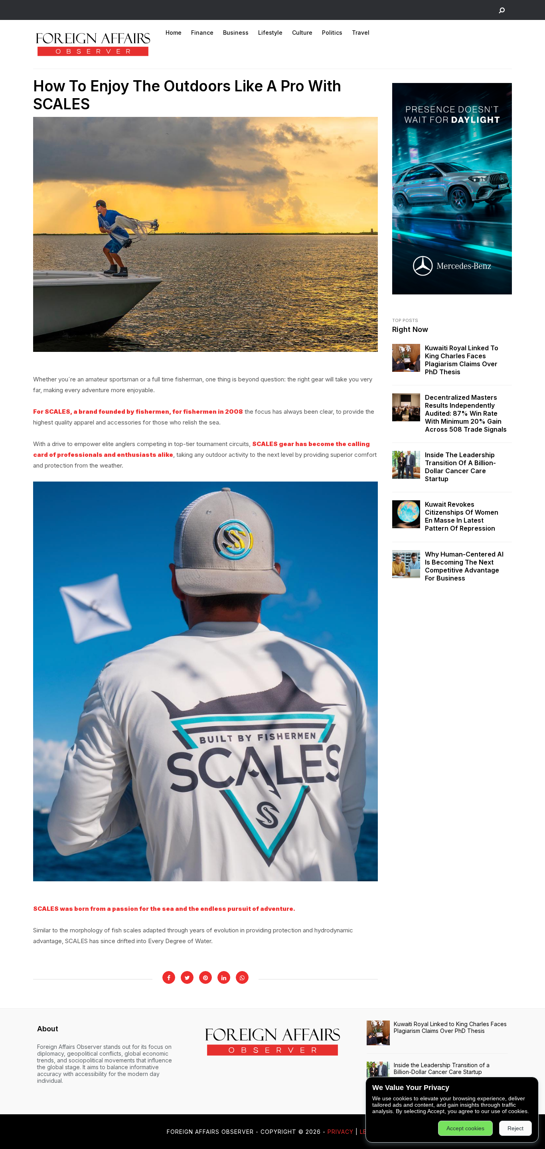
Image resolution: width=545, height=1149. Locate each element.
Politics (332, 32)
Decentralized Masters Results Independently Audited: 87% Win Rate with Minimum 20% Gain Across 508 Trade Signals (466, 413)
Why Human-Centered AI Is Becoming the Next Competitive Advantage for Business (464, 566)
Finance (202, 32)
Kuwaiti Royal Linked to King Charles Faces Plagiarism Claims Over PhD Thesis (461, 360)
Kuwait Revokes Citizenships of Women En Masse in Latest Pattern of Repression (461, 516)
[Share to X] (187, 977)
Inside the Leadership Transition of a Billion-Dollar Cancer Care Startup (460, 467)
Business (236, 32)
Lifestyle (270, 32)
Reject (515, 1128)
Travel (360, 32)
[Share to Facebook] (168, 977)
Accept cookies (465, 1128)
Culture (302, 32)
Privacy (340, 1131)
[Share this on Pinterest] (205, 977)
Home (174, 32)
